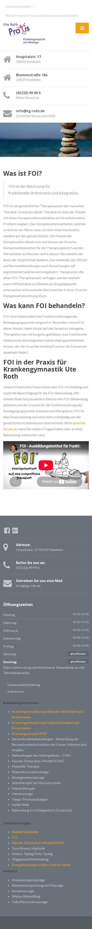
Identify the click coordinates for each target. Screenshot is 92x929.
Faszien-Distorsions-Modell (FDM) (38, 843)
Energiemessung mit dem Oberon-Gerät (41, 865)
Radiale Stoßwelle (25, 832)
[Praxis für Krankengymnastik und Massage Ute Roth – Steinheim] (26, 34)
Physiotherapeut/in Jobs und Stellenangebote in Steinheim (42, 15)
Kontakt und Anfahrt (18, 6)
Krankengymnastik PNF (29, 733)
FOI (15, 837)
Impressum (15, 691)
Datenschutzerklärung (23, 685)
